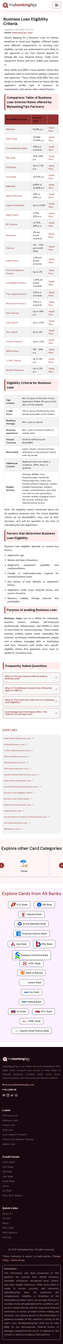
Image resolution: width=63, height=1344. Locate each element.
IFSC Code (7, 1227)
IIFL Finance (11, 224)
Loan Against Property (14, 1134)
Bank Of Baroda (14, 195)
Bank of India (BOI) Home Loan (17, 738)
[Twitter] (12, 1095)
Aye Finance (12, 322)
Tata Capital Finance (16, 294)
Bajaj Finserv (12, 214)
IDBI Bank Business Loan (15, 762)
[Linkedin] (8, 1095)
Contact (6, 1218)
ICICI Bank (11, 167)
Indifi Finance (12, 260)
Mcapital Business (15, 370)
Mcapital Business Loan (14, 744)
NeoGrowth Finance (16, 303)
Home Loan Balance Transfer (18, 1139)
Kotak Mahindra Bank (16, 148)
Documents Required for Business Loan (21, 787)
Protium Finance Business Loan (18, 805)
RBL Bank (10, 157)
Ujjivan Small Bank (15, 205)
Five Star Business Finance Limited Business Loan (26, 817)
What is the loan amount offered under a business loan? (26, 677)
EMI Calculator (10, 1232)
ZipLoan (10, 248)
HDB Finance (12, 351)
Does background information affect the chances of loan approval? (26, 713)
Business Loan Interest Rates (17, 799)
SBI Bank (10, 129)
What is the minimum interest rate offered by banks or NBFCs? (28, 689)
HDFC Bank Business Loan (16, 756)
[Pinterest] (16, 1095)
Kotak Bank (8, 1181)
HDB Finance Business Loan (16, 768)
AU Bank (7, 1190)
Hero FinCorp (12, 313)
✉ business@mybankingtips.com (18, 1084)
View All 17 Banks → (13, 1195)
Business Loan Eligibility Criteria (18, 793)
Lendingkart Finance (16, 283)
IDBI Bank (10, 186)
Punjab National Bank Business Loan (20, 774)
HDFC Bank (11, 138)
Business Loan (10, 1120)
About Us (7, 1213)
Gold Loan (7, 1129)
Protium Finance (14, 341)
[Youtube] (3, 1095)
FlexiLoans (11, 235)
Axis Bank (11, 176)
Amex (5, 1186)
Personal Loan (10, 1115)
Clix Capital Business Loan (16, 823)
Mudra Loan (8, 1144)
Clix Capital (11, 332)
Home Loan (8, 1125)
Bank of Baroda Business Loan (18, 780)
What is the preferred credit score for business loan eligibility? (29, 701)
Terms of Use (17, 1260)
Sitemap (6, 1237)
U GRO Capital (13, 360)
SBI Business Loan (12, 829)
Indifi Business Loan (13, 811)
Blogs (5, 1223)
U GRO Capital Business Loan (17, 750)
